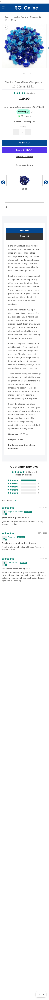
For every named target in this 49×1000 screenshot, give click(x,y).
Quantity (22, 127)
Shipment (24, 236)
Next (46, 182)
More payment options (24, 156)
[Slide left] (19, 73)
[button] (3, 8)
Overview (24, 230)
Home (7, 17)
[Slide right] (30, 73)
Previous (3, 182)
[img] (8, 508)
